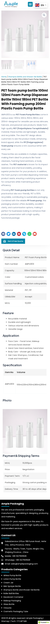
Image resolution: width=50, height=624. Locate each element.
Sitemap (5, 621)
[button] (30, 4)
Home (3, 76)
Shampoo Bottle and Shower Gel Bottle (25, 76)
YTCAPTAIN (22, 621)
